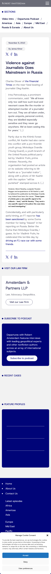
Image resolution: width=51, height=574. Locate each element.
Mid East (40, 23)
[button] (47, 535)
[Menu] (47, 3)
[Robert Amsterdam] (14, 3)
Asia (18, 23)
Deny (25, 562)
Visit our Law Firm (19, 302)
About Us (29, 27)
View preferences (25, 568)
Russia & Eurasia (11, 27)
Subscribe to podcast (22, 358)
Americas (7, 23)
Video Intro (8, 19)
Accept (25, 555)
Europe (28, 23)
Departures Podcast (28, 19)
